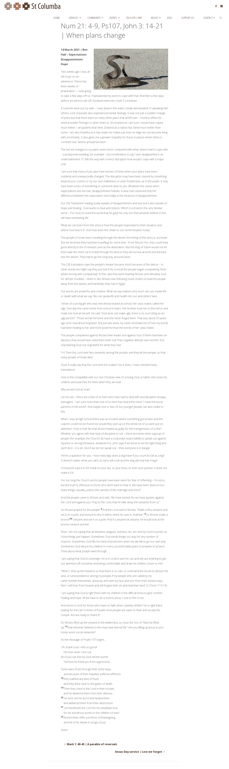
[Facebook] (216, 6)
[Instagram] (221, 6)
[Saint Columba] (35, 6)
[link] (220, 17)
